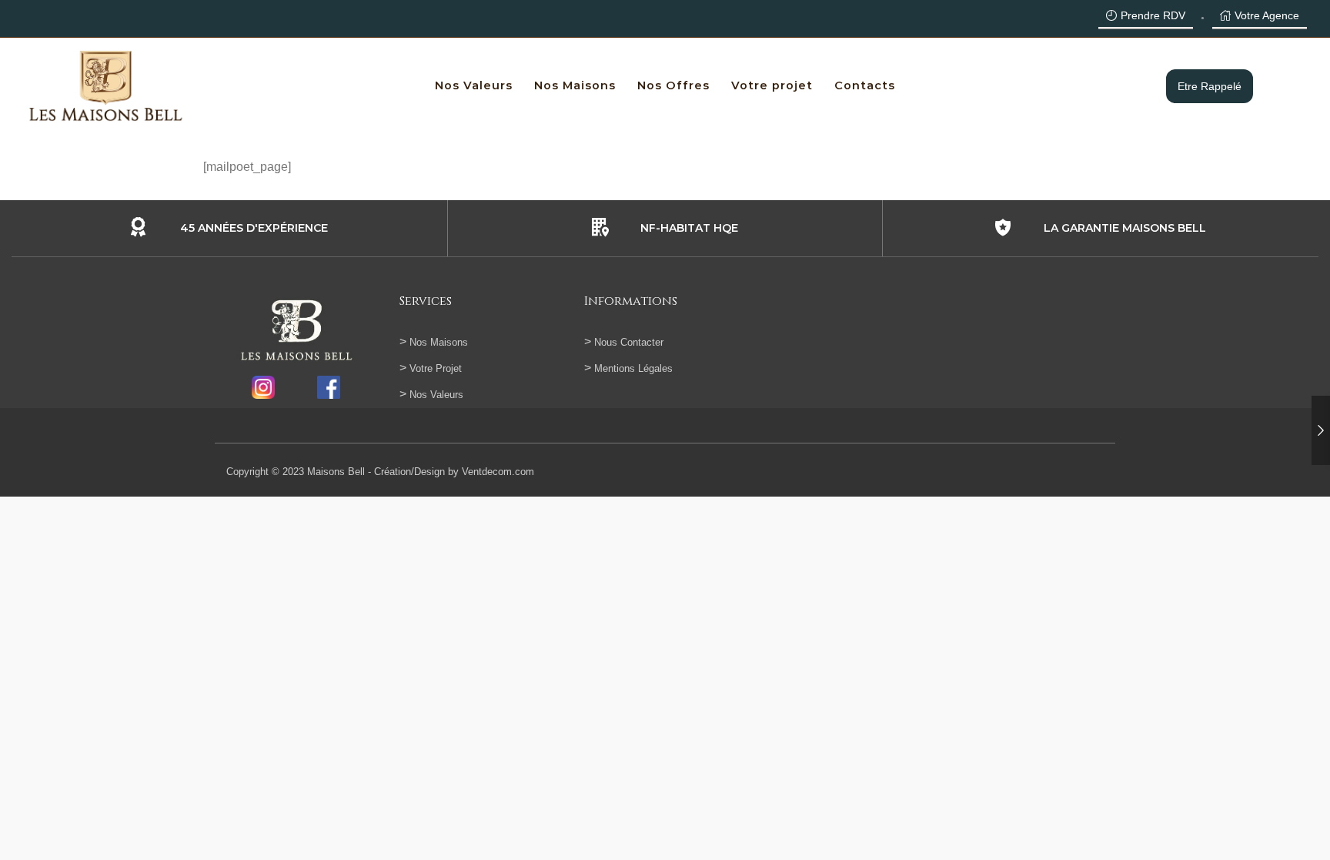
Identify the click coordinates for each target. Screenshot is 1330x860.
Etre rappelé (1209, 86)
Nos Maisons (575, 85)
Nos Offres (673, 85)
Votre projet (772, 85)
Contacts (864, 85)
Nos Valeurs (474, 85)
